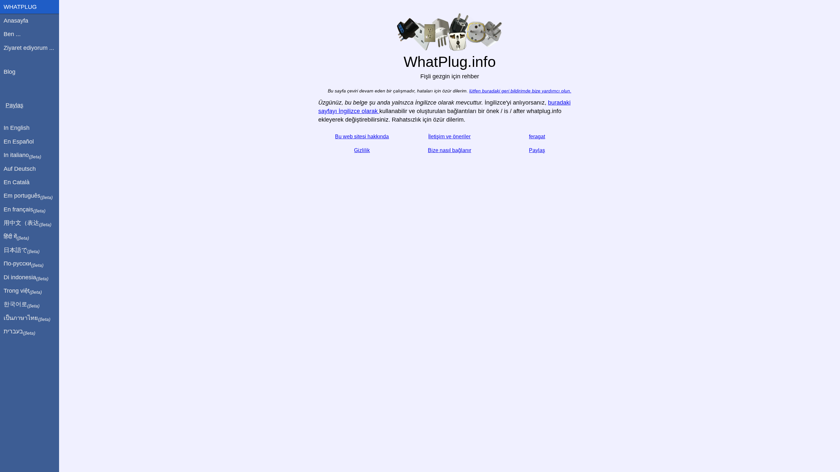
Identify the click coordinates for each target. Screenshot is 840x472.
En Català (17, 182)
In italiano (22, 155)
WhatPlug (20, 7)
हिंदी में (16, 237)
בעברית (19, 331)
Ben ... (12, 34)
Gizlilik (362, 150)
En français (25, 209)
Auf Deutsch (20, 169)
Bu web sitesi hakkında (362, 136)
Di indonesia (26, 277)
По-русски (24, 263)
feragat (537, 136)
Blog (9, 72)
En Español (19, 141)
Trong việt (23, 291)
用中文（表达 (28, 223)
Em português (28, 196)
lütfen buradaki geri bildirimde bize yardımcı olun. (520, 90)
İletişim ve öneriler (449, 136)
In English (17, 128)
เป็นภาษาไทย (27, 318)
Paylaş (537, 150)
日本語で (22, 250)
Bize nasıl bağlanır (449, 150)
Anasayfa (16, 20)
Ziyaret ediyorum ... (29, 48)
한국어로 (22, 304)
